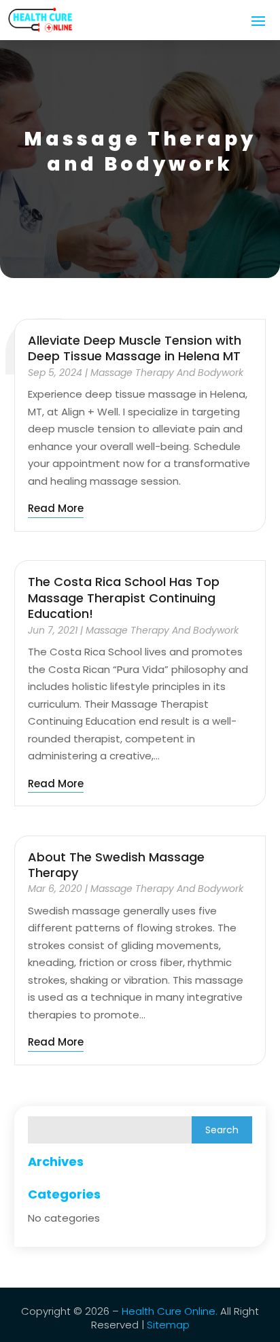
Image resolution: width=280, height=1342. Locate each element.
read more (56, 508)
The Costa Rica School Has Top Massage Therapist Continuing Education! (124, 597)
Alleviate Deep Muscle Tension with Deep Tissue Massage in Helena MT (134, 348)
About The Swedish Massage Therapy (116, 864)
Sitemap (167, 1325)
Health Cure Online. (169, 1311)
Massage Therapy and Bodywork (166, 372)
